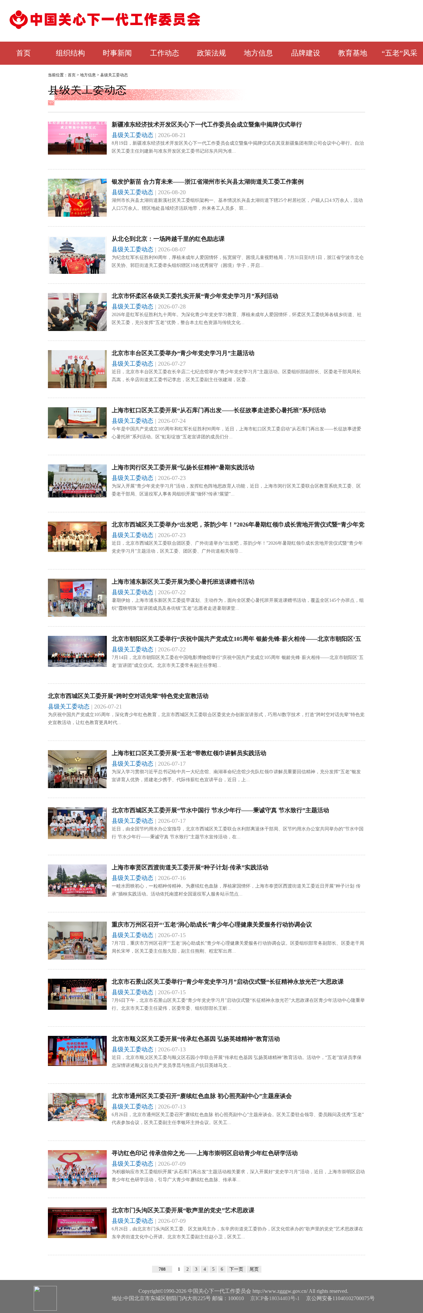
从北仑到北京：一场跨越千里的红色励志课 (168, 239)
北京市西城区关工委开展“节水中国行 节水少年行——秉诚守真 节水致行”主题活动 (220, 810)
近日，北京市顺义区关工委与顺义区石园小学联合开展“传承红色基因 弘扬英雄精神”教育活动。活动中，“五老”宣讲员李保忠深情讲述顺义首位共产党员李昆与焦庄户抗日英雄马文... (237, 1061)
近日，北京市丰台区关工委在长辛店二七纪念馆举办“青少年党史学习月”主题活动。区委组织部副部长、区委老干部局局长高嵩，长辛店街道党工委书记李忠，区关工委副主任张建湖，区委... (236, 375)
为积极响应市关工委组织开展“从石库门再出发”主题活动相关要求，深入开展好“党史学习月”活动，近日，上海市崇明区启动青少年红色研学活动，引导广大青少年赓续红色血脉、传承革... (238, 1175)
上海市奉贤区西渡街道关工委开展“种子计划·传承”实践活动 (190, 867)
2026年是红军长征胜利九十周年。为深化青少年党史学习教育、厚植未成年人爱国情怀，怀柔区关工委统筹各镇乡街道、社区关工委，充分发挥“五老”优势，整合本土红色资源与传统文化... (237, 318)
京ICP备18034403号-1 (275, 1298)
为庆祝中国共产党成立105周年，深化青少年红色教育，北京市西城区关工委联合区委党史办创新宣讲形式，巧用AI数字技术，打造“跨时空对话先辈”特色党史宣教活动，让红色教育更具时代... (206, 718)
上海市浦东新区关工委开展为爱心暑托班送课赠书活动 (183, 581)
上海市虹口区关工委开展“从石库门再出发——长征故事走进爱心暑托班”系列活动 (219, 410)
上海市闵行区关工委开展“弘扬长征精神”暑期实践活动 (183, 467)
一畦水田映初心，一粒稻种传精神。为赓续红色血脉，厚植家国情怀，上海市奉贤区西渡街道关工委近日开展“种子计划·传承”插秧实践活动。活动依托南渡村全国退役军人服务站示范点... (236, 890)
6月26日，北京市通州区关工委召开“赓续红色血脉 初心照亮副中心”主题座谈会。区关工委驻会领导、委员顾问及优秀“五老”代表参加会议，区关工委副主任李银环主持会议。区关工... (238, 1118)
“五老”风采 (399, 53)
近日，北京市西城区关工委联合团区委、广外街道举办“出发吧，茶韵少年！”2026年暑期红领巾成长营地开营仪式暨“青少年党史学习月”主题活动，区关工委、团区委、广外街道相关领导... (237, 547)
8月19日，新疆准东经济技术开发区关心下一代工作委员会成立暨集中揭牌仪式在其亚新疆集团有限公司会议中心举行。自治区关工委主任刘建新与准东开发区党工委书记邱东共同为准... (238, 147)
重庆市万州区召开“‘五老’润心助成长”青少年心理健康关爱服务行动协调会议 (212, 924)
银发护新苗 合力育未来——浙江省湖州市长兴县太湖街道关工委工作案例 (208, 181)
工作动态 (164, 53)
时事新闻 (117, 53)
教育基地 (352, 53)
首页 (23, 53)
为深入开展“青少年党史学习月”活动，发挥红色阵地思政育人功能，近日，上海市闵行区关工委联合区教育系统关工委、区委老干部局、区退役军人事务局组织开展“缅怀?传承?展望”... (236, 490)
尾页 (254, 1269)
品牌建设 (305, 53)
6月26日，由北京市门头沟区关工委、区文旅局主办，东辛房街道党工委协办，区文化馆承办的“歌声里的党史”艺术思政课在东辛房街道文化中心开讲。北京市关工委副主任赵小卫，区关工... (237, 1232)
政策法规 (211, 53)
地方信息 (258, 53)
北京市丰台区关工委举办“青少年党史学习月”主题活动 (183, 353)
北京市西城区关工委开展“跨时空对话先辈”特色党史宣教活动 (128, 696)
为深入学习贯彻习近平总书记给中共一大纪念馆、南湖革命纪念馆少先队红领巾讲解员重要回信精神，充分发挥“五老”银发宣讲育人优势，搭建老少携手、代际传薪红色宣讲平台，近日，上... (236, 775)
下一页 (236, 1269)
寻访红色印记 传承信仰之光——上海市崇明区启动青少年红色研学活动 (205, 1153)
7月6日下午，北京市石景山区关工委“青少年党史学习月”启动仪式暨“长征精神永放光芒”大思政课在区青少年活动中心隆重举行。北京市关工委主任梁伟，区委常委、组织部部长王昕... (238, 1004)
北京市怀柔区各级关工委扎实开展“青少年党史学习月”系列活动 (195, 296)
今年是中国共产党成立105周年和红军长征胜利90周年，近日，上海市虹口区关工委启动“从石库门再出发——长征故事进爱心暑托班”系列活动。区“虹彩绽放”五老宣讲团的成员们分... (236, 432)
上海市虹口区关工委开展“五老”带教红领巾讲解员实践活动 (189, 753)
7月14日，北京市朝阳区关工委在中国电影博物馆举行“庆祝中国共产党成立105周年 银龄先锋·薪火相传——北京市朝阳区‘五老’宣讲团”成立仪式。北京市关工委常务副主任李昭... (238, 661)
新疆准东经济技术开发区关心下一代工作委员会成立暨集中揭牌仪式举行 (207, 124)
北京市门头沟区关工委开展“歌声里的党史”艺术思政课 (183, 1210)
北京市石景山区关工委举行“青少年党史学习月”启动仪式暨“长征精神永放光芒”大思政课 (228, 981)
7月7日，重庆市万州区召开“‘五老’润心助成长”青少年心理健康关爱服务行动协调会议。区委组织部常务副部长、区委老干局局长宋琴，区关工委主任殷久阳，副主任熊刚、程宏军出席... (238, 947)
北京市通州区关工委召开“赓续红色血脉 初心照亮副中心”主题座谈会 (202, 1096)
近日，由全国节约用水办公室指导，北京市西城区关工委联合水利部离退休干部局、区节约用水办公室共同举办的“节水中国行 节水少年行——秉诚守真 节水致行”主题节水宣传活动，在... (238, 832)
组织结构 (70, 53)
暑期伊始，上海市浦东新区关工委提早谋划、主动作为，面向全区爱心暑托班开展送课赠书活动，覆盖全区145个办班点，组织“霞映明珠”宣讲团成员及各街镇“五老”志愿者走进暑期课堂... (238, 604)
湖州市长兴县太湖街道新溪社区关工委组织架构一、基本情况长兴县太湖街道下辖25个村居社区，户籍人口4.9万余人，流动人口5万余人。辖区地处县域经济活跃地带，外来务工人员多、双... (237, 204)
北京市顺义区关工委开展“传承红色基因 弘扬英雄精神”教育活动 (196, 1039)
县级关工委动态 (114, 75)
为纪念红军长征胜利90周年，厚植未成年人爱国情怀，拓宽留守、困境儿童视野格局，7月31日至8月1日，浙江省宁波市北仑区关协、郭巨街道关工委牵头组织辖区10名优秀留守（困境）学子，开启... (238, 261)
